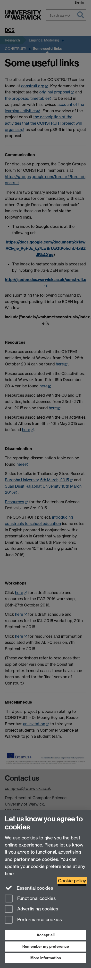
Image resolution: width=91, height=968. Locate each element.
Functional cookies (36, 898)
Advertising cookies (37, 909)
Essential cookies (34, 888)
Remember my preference (45, 946)
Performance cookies (39, 920)
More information (45, 958)
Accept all (46, 935)
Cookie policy (72, 881)
